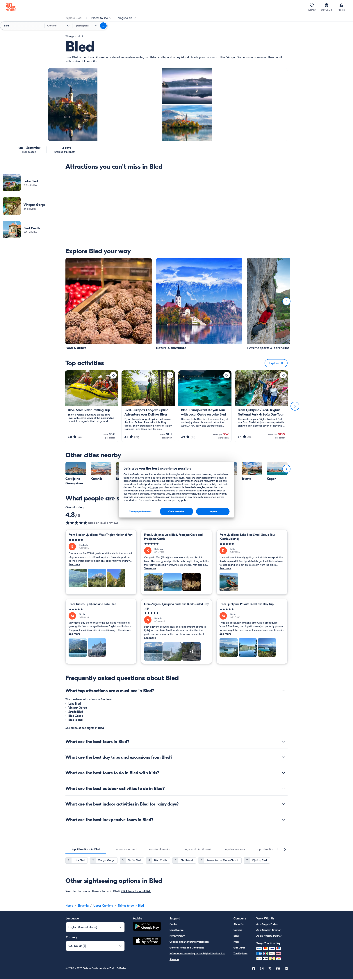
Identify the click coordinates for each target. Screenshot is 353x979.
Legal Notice (176, 930)
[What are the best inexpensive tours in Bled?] (283, 820)
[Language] (326, 5)
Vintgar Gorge (77, 707)
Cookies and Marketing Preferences (189, 941)
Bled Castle (75, 715)
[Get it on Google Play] (147, 927)
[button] (176, 182)
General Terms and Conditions (187, 947)
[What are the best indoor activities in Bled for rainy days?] (283, 804)
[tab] (85, 849)
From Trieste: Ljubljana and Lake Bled (92, 604)
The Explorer (240, 953)
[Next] (286, 301)
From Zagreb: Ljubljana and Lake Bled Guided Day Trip (176, 606)
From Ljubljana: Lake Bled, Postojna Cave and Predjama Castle (173, 536)
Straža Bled (75, 711)
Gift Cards (239, 947)
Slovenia (83, 905)
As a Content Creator (268, 930)
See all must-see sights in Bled (84, 728)
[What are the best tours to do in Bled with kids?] (283, 773)
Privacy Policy (177, 935)
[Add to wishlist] (113, 375)
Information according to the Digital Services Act (197, 953)
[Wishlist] (312, 5)
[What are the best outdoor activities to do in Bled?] (283, 788)
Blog (236, 935)
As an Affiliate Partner (268, 935)
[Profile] (341, 5)
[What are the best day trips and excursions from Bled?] (283, 757)
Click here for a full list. (136, 891)
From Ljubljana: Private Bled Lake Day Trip (247, 604)
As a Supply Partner (267, 924)
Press (236, 941)
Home (69, 905)
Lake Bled (74, 703)
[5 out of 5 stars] (101, 539)
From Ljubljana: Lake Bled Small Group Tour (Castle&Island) (247, 536)
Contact (174, 924)
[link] (176, 182)
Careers (237, 930)
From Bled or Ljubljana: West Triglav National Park (101, 534)
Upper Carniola (103, 905)
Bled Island (75, 720)
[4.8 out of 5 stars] (76, 522)
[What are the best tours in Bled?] (283, 742)
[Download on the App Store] (147, 941)
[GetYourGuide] (11, 7)
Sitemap (174, 959)
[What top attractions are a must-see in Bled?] (283, 691)
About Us (238, 924)
